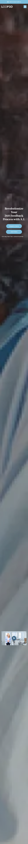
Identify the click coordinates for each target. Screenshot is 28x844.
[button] (25, 6)
